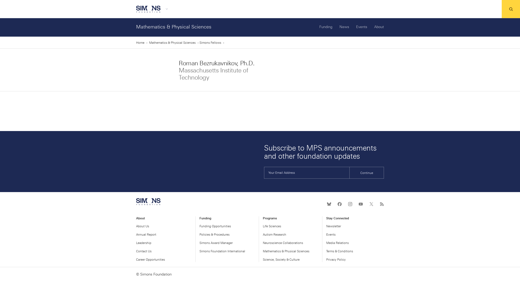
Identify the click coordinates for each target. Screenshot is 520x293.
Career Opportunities (150, 259)
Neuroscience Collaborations (283, 243)
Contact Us (144, 251)
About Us (142, 226)
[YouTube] (361, 204)
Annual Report (146, 234)
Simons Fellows (210, 43)
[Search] (511, 9)
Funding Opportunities (215, 226)
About (379, 27)
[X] (371, 204)
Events (361, 27)
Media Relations (337, 243)
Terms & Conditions (339, 251)
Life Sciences (272, 226)
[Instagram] (350, 204)
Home (140, 43)
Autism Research (274, 234)
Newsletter (333, 226)
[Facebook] (340, 204)
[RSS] (382, 204)
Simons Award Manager (216, 243)
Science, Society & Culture (281, 259)
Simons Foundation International (222, 251)
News (344, 27)
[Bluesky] (329, 204)
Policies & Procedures (214, 234)
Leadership (143, 243)
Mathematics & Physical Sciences (173, 27)
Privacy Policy (336, 259)
